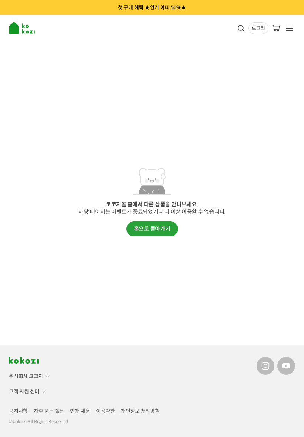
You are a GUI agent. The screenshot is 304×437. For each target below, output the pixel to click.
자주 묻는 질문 (49, 411)
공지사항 (18, 411)
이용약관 (105, 411)
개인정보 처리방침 (140, 411)
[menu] (22, 28)
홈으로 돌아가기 (152, 228)
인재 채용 (80, 411)
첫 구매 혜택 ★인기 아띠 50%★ (152, 7)
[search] (241, 28)
